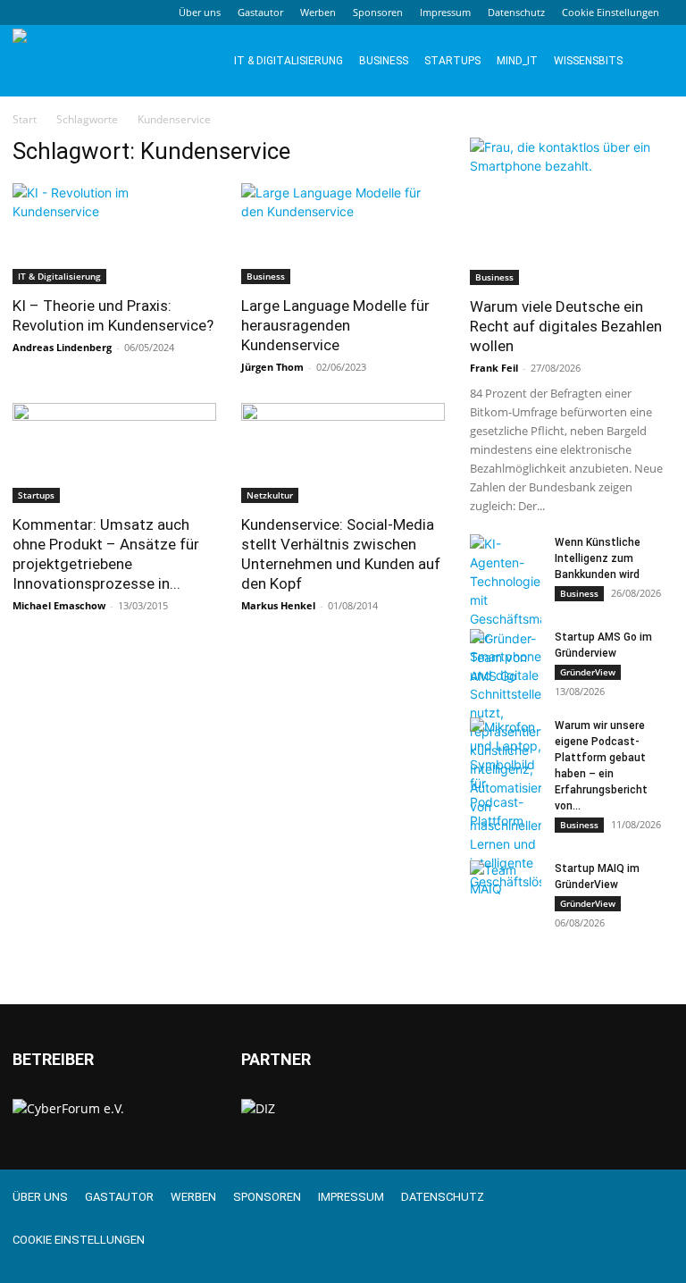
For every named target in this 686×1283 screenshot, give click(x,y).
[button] (652, 61)
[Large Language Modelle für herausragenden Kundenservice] (343, 233)
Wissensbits (588, 61)
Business (383, 61)
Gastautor (260, 12)
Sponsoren (378, 12)
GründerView (587, 672)
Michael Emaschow (59, 605)
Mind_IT (517, 61)
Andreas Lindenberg (62, 347)
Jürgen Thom (272, 366)
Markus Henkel (278, 605)
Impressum (445, 12)
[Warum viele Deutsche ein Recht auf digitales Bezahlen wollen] (571, 211)
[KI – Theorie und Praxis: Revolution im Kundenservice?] (114, 233)
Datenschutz (516, 12)
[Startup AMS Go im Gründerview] (505, 657)
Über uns (200, 12)
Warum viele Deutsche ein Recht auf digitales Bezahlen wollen (566, 326)
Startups (452, 61)
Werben (318, 12)
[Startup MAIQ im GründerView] (505, 885)
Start (25, 119)
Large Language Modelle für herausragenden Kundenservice (335, 325)
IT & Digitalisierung (288, 61)
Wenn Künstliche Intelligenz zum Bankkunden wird (597, 558)
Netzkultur (270, 495)
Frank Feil (494, 367)
